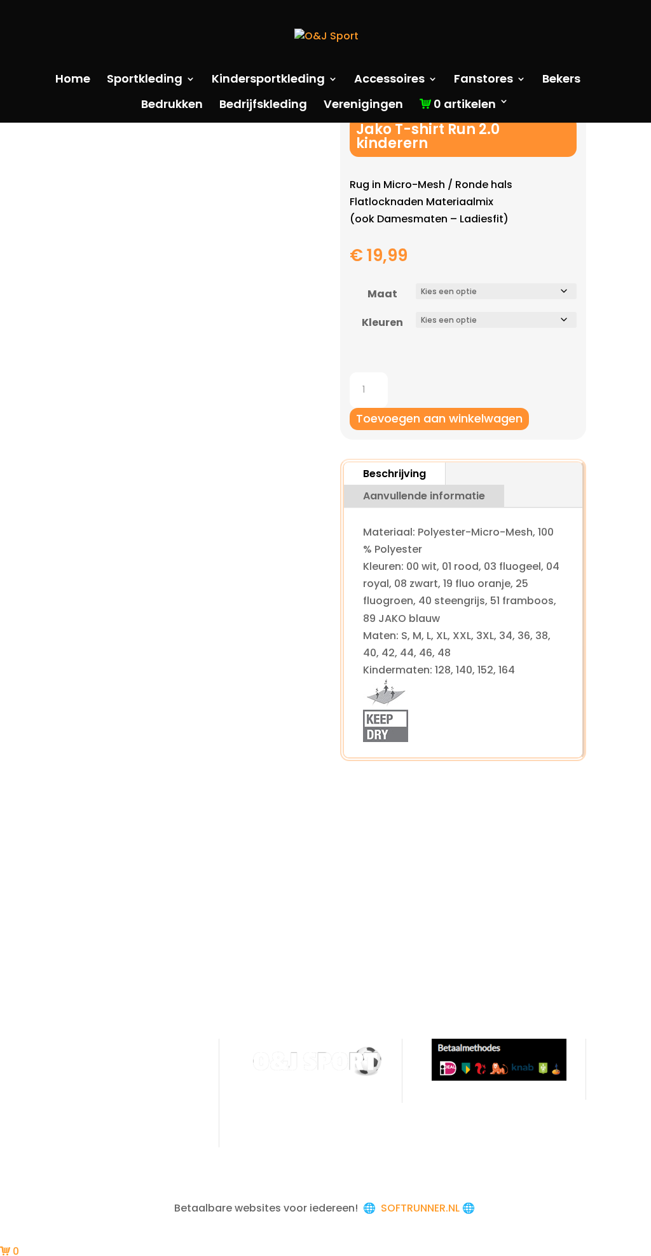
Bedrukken (172, 106)
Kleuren (382, 322)
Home (72, 80)
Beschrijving (394, 473)
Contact (87, 1114)
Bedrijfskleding (263, 106)
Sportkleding (144, 80)
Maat (382, 294)
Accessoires (389, 80)
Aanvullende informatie (424, 496)
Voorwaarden (100, 1070)
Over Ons (88, 1047)
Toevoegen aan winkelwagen (439, 418)
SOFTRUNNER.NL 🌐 (429, 1208)
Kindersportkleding (268, 80)
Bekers (561, 80)
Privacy (83, 1092)
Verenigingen (363, 106)
